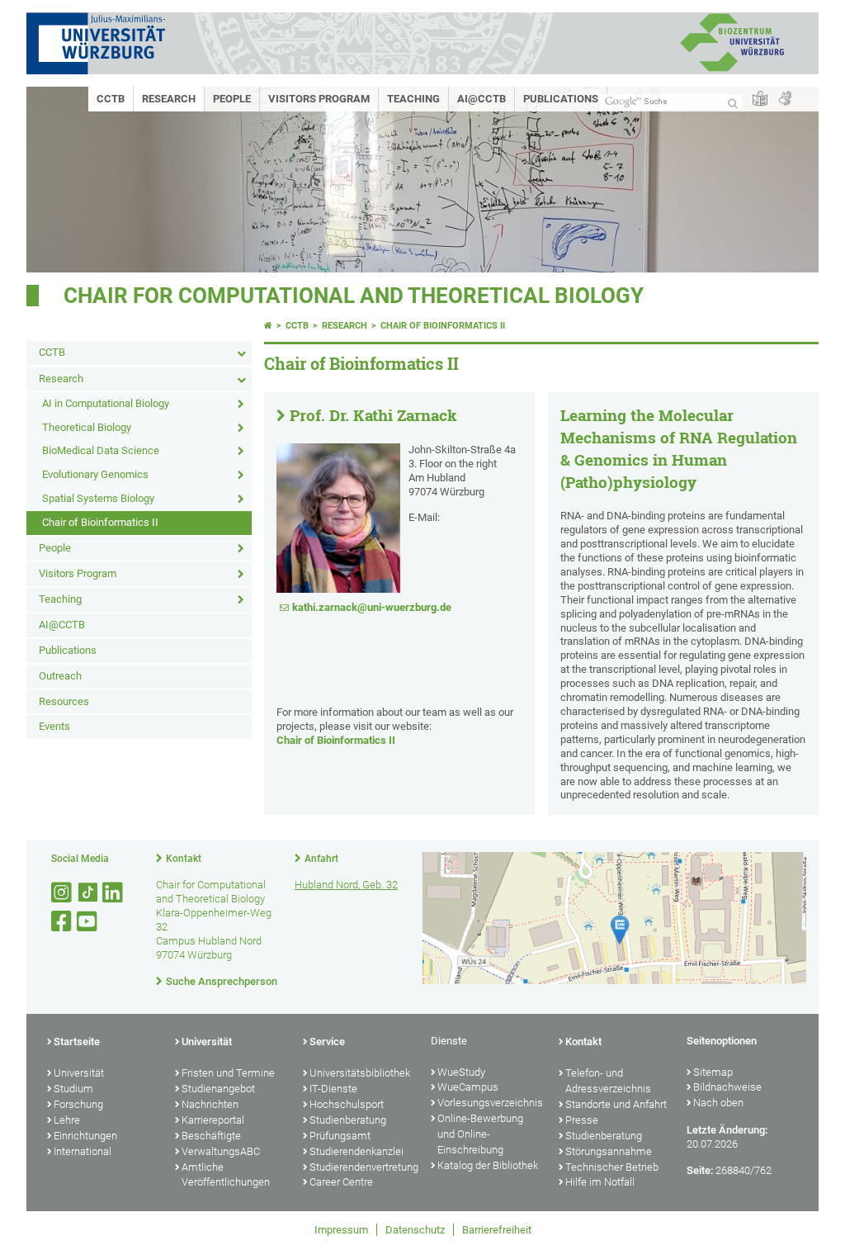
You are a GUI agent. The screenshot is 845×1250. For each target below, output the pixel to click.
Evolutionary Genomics (95, 474)
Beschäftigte (211, 1135)
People (232, 98)
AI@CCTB (481, 98)
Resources (64, 701)
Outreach (60, 676)
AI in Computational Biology (105, 403)
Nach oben (718, 1102)
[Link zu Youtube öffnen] (88, 921)
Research (169, 98)
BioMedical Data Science (100, 450)
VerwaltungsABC (221, 1151)
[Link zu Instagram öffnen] (62, 892)
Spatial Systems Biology (98, 498)
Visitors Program (319, 98)
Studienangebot (218, 1088)
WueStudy (461, 1072)
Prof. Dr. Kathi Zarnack (373, 415)
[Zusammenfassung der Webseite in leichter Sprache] (760, 99)
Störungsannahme (608, 1151)
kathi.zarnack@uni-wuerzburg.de (371, 607)
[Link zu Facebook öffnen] (62, 921)
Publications (560, 98)
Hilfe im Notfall (600, 1182)
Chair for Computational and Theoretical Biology (354, 295)
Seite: (700, 1170)
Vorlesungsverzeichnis (489, 1102)
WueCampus (467, 1087)
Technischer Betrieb (612, 1167)
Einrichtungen (85, 1135)
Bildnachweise (727, 1087)
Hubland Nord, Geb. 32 (346, 884)
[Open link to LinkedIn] (113, 892)
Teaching (413, 98)
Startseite (77, 1041)
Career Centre (341, 1182)
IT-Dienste (333, 1088)
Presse (581, 1120)
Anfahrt (321, 858)
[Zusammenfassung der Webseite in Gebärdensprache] (784, 99)
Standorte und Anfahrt (616, 1104)
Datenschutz (415, 1230)
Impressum (341, 1230)
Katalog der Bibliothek (487, 1165)
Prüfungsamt (340, 1135)
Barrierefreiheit (496, 1230)
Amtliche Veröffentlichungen (226, 1175)
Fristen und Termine (228, 1073)
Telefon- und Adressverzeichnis (608, 1081)
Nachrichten (210, 1104)
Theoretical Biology (86, 427)
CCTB (111, 98)
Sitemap (713, 1072)
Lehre (67, 1120)
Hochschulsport (346, 1104)
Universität (79, 1073)
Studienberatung (347, 1120)
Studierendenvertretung (361, 1167)
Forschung (78, 1104)
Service (327, 1041)
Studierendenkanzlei (356, 1151)
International (82, 1151)
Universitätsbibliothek (359, 1073)
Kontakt (183, 858)
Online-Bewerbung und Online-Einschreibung (480, 1134)
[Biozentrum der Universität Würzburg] (732, 70)
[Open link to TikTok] (88, 892)
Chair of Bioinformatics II (100, 522)
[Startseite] (268, 325)
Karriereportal (213, 1120)
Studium (73, 1088)
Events (54, 726)
